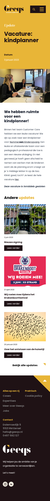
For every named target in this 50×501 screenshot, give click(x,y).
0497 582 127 (11, 435)
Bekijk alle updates (25, 365)
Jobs (6, 410)
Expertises (9, 400)
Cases (7, 395)
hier (17, 179)
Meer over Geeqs (13, 405)
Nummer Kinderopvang (24, 142)
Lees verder (13, 248)
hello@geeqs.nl (13, 432)
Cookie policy (33, 395)
